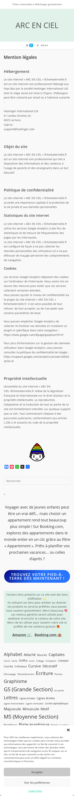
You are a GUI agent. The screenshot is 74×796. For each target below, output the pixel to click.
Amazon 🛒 (22, 634)
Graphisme (15, 681)
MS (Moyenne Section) (31, 716)
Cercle (14, 661)
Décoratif (50, 666)
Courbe (8, 666)
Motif (45, 709)
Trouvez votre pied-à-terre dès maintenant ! (37, 576)
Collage (40, 660)
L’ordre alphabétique (56, 703)
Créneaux (21, 666)
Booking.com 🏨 (48, 634)
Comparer (51, 660)
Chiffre (23, 660)
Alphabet (13, 654)
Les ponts (59, 690)
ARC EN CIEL (37, 25)
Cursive (34, 665)
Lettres (11, 697)
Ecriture (44, 673)
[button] (68, 730)
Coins (32, 661)
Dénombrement (25, 674)
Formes (58, 674)
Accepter (37, 772)
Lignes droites (46, 698)
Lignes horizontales (14, 703)
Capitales (57, 654)
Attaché (30, 654)
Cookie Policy (35, 791)
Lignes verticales (34, 703)
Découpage (10, 674)
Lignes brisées (27, 698)
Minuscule (31, 709)
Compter (63, 660)
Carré (7, 660)
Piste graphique (34, 724)
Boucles (42, 655)
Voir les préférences (37, 782)
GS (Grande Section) (28, 689)
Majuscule (12, 708)
